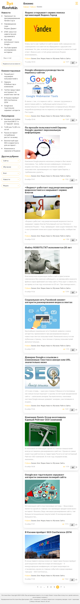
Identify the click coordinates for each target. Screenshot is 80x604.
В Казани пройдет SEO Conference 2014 (48, 532)
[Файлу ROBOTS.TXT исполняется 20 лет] (42, 272)
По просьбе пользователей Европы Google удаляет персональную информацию (45, 130)
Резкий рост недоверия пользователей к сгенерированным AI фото (11, 78)
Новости (49, 58)
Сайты (68, 58)
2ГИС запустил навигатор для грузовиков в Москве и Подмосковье (10, 36)
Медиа (43, 58)
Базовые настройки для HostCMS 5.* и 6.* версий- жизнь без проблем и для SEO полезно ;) (12, 123)
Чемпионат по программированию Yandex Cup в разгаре (12, 19)
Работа (62, 58)
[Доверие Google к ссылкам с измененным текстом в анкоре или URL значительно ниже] (42, 387)
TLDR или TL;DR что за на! (12, 128)
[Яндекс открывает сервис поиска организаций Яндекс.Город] (42, 40)
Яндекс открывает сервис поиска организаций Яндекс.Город (45, 14)
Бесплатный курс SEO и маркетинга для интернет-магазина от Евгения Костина (11, 145)
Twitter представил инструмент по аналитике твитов (12, 92)
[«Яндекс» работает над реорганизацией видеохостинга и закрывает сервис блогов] (42, 217)
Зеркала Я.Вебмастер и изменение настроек (10, 85)
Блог (38, 58)
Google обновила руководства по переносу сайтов (44, 71)
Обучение (56, 58)
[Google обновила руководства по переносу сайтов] (42, 97)
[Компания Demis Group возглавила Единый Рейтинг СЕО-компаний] (42, 444)
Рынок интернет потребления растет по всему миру (11, 136)
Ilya (10, 5)
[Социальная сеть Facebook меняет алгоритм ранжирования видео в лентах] (42, 327)
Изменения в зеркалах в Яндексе (12, 150)
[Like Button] (72, 62)
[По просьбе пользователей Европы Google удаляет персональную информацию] (42, 157)
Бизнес (33, 58)
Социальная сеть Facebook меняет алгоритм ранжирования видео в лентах (48, 301)
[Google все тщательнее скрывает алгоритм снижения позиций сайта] (42, 502)
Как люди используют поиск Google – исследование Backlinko (11, 44)
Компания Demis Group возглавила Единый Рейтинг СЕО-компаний (45, 418)
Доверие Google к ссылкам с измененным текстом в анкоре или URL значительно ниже (48, 360)
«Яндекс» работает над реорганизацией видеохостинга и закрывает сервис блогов (49, 190)
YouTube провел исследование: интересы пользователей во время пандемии (11, 52)
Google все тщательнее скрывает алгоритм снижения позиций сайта (45, 476)
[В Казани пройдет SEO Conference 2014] (42, 557)
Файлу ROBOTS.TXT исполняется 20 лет (48, 247)
